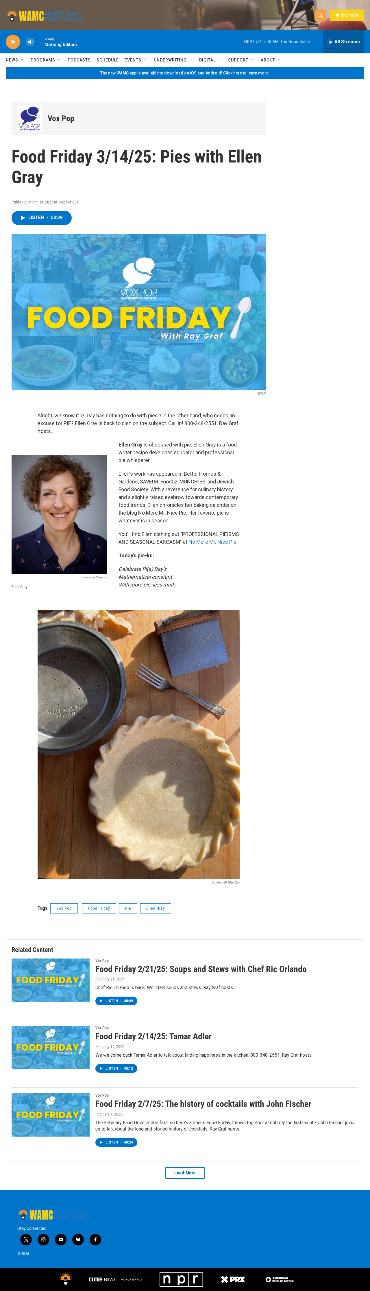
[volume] (30, 42)
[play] (13, 42)
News (12, 60)
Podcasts (79, 60)
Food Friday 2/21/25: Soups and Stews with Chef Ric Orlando (201, 969)
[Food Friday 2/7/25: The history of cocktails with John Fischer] (51, 1115)
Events (133, 60)
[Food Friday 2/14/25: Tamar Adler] (51, 1047)
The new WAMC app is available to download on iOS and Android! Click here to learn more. (185, 73)
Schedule (108, 60)
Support (238, 60)
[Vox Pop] (29, 118)
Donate (349, 15)
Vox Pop (61, 118)
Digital (207, 60)
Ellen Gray (155, 908)
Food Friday (99, 908)
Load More (185, 1173)
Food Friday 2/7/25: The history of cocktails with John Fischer (203, 1104)
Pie (128, 908)
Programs (43, 60)
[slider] (39, 42)
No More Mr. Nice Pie (212, 542)
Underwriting (170, 60)
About (268, 60)
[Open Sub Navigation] (22, 60)
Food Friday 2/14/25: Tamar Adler (153, 1036)
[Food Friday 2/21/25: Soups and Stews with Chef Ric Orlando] (51, 980)
